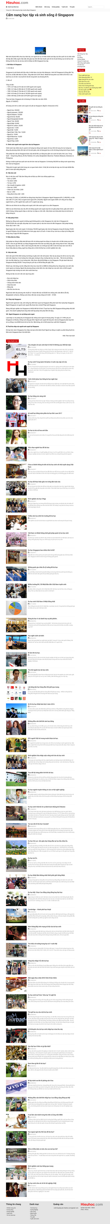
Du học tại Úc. (32, 858)
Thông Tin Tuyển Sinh (83, 61)
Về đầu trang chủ (11, 1208)
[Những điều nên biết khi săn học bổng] (16, 728)
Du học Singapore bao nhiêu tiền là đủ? (41, 550)
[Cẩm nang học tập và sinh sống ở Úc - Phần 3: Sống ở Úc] (82, 139)
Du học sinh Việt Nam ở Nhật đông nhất (41, 601)
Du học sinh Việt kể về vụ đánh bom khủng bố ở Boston (46, 807)
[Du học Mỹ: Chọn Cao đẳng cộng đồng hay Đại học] (16, 899)
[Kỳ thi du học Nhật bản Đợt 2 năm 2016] (16, 710)
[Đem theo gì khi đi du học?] (16, 1070)
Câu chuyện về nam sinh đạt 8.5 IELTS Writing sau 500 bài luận (49, 345)
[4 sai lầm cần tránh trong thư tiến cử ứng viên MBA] (16, 1121)
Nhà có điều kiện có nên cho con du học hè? (43, 1149)
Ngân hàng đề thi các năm (86, 79)
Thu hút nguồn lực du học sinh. (38, 670)
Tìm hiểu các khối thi (85, 83)
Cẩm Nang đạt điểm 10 (85, 77)
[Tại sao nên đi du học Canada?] (16, 830)
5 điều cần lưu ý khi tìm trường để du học (42, 516)
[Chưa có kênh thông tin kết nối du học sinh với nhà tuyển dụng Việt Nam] (16, 471)
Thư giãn (72, 7)
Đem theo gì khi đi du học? (37, 1063)
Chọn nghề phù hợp (84, 75)
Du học (79, 55)
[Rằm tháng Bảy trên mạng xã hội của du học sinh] (16, 933)
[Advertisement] (55, 32)
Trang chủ (8, 10)
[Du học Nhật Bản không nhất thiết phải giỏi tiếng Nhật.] (16, 881)
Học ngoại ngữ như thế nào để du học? (41, 1132)
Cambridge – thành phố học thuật (39, 909)
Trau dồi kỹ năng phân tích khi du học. (41, 772)
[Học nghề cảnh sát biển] (16, 642)
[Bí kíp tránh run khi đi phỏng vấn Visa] (16, 1087)
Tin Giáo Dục (80, 64)
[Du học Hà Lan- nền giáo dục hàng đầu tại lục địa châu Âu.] (16, 847)
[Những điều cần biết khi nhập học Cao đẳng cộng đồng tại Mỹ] (16, 1104)
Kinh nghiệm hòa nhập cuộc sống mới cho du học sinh (46, 755)
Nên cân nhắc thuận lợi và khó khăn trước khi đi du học (96, 127)
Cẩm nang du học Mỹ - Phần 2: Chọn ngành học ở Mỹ (96, 149)
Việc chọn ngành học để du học (38, 447)
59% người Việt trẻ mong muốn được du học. (43, 738)
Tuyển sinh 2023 (34, 1218)
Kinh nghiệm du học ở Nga (37, 499)
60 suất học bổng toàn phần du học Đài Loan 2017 (45, 413)
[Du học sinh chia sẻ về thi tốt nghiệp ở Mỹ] (16, 1189)
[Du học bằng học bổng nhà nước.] (82, 118)
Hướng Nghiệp (34, 1209)
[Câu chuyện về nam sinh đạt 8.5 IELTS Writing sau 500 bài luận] (16, 351)
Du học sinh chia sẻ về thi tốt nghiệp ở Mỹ (42, 1183)
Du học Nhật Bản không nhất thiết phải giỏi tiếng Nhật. (46, 875)
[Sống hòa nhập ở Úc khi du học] (16, 967)
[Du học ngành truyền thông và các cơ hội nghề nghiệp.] (16, 796)
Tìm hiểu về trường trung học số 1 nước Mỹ (42, 944)
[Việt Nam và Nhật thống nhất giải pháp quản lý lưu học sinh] (16, 539)
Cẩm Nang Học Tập (82, 54)
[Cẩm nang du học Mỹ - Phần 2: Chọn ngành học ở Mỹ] (82, 150)
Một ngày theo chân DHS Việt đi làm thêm (42, 978)
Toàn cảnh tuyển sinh (85, 94)
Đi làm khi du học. (34, 653)
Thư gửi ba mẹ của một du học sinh (40, 1012)
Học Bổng (80, 57)
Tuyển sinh (65, 7)
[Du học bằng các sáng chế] (16, 402)
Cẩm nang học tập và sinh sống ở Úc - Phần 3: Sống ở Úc (96, 138)
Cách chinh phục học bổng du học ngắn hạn (42, 379)
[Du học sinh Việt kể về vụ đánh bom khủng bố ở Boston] (16, 813)
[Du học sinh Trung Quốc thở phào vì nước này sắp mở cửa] (16, 368)
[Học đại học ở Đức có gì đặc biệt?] (16, 1053)
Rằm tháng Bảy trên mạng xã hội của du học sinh (44, 926)
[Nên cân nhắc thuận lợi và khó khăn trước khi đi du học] (82, 128)
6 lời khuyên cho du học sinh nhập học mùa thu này (45, 1029)
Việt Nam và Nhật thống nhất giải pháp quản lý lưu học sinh (48, 533)
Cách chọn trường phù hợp (86, 85)
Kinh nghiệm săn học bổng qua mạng (40, 1166)
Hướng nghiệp (56, 7)
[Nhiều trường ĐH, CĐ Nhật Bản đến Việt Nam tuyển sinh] (16, 591)
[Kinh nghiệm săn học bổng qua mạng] (16, 1172)
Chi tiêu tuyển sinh (84, 90)
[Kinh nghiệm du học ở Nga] (16, 505)
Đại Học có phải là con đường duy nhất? (90, 87)
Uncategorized (81, 66)
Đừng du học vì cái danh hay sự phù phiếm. (42, 618)
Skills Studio (38, 7)
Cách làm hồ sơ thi (84, 81)
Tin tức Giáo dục (11, 1215)
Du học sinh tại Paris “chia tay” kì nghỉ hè (42, 995)
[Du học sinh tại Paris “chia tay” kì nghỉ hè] (16, 1001)
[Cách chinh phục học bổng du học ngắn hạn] (16, 385)
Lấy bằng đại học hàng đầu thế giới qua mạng (43, 687)
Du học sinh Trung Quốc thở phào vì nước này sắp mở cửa (47, 362)
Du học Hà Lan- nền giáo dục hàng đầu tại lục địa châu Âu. (48, 841)
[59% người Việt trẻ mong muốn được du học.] (16, 745)
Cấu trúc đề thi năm (84, 92)
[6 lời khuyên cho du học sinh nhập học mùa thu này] (16, 1035)
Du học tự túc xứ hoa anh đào (38, 430)
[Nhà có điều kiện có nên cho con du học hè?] (16, 1155)
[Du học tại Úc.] (16, 864)
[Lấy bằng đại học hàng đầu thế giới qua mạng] (16, 693)
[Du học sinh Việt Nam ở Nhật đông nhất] (16, 608)
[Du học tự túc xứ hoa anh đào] (16, 437)
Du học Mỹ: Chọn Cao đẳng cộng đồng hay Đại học (45, 892)
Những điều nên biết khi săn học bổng (41, 721)
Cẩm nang (47, 7)
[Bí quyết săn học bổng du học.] (82, 109)
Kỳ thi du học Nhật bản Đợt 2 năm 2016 (41, 704)
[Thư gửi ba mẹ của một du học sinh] (16, 1018)
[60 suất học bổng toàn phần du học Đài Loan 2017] (16, 420)
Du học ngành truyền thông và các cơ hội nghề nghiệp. (46, 790)
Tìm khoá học (33, 1208)
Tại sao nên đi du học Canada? (38, 824)
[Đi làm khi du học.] (16, 659)
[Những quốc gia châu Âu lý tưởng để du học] (16, 574)
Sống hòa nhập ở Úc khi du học (38, 961)
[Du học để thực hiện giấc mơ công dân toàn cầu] (16, 488)
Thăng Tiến (33, 1215)
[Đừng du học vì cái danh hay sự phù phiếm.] (16, 625)
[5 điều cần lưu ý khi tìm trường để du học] (16, 522)
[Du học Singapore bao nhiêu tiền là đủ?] (16, 556)
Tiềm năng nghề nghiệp (83, 63)
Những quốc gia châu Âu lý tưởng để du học (43, 567)
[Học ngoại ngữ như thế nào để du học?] (16, 1138)
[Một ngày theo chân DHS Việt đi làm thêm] (16, 984)
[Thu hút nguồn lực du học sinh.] (16, 676)
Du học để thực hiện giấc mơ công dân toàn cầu (44, 482)
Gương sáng (10, 1209)
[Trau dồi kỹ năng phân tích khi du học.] (16, 779)
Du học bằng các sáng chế (37, 396)
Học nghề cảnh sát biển (36, 636)
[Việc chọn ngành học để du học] (16, 454)
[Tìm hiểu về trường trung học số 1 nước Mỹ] (16, 950)
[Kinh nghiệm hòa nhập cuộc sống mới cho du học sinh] (16, 762)
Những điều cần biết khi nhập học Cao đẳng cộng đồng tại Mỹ (49, 1098)
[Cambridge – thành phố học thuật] (16, 916)
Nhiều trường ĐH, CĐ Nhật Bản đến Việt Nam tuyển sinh (47, 584)
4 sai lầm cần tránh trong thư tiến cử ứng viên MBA (45, 1115)
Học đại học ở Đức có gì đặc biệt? (39, 1046)
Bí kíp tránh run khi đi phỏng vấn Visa (40, 1080)
